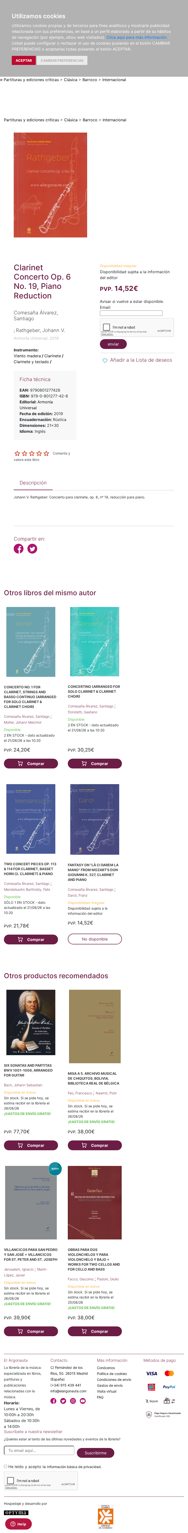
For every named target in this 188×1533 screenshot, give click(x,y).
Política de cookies (112, 1374)
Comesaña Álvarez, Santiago (27, 716)
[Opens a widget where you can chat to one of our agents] (18, 1524)
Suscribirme (95, 1452)
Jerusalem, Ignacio (19, 1269)
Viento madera (27, 355)
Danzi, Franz (77, 895)
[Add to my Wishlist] (105, 360)
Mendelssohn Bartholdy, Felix (27, 889)
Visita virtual (106, 1391)
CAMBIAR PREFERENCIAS (62, 60)
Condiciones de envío (114, 1379)
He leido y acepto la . (55, 1466)
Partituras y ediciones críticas (31, 79)
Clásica (70, 79)
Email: (105, 307)
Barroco (89, 79)
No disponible (95, 939)
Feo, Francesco (80, 1093)
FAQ (100, 1397)
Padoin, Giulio (108, 1279)
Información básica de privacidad (74, 1467)
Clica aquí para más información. (136, 37)
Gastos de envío (110, 1385)
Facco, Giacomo (81, 1279)
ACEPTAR (24, 60)
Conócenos (106, 1368)
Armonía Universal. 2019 (36, 338)
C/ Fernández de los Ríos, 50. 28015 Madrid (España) (69, 1373)
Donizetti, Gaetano (82, 712)
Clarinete (52, 355)
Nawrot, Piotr (106, 1093)
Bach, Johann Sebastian (23, 1085)
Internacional (114, 79)
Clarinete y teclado (31, 361)
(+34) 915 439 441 (65, 1385)
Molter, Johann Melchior (23, 722)
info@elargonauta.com (68, 1391)
